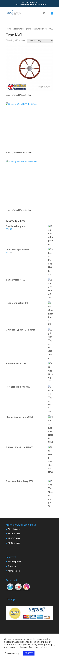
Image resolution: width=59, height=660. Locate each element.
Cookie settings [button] (13, 653)
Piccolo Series (14, 529)
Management (14, 571)
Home (8, 29)
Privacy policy (14, 561)
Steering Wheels (35, 29)
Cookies (12, 566)
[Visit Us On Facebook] (10, 590)
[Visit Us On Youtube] (18, 590)
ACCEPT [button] (29, 653)
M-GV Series (14, 533)
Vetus (15, 29)
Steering (23, 29)
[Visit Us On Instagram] (26, 590)
